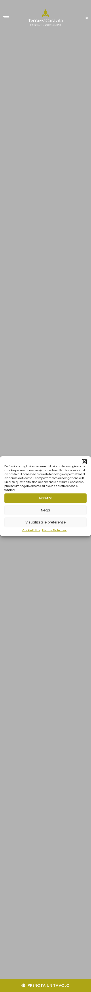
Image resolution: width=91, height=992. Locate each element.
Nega (45, 510)
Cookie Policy (31, 530)
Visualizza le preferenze (45, 522)
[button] (84, 461)
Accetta (45, 498)
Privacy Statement (54, 530)
